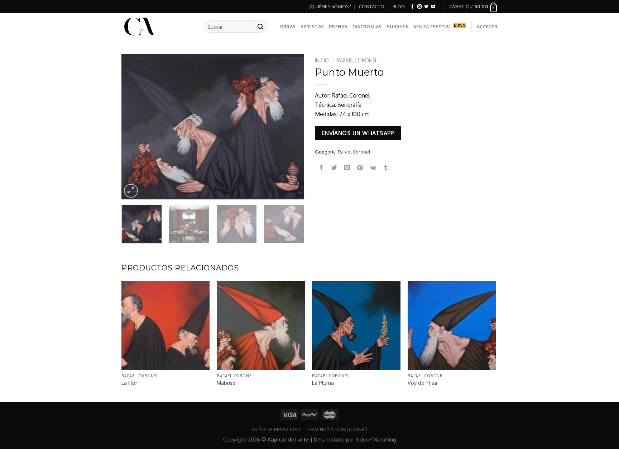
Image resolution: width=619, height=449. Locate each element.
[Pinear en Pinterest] (360, 168)
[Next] (291, 126)
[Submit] (260, 26)
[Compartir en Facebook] (321, 168)
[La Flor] (165, 325)
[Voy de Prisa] (452, 325)
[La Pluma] (356, 325)
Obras (287, 26)
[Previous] (134, 126)
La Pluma (323, 382)
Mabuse (226, 382)
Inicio (322, 60)
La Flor (129, 382)
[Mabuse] (261, 325)
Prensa (338, 26)
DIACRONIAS (367, 26)
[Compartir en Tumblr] (386, 168)
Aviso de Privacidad (276, 429)
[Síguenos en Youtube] (433, 6)
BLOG (399, 6)
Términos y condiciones (336, 429)
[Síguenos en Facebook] (412, 6)
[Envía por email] (347, 168)
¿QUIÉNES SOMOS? (329, 6)
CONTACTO (371, 6)
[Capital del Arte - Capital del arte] (157, 26)
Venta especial (432, 26)
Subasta (397, 26)
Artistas (312, 26)
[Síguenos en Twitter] (426, 6)
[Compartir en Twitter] (334, 168)
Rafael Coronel (357, 60)
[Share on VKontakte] (373, 168)
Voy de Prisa (422, 382)
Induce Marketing (376, 439)
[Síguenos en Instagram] (419, 6)
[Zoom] (131, 191)
